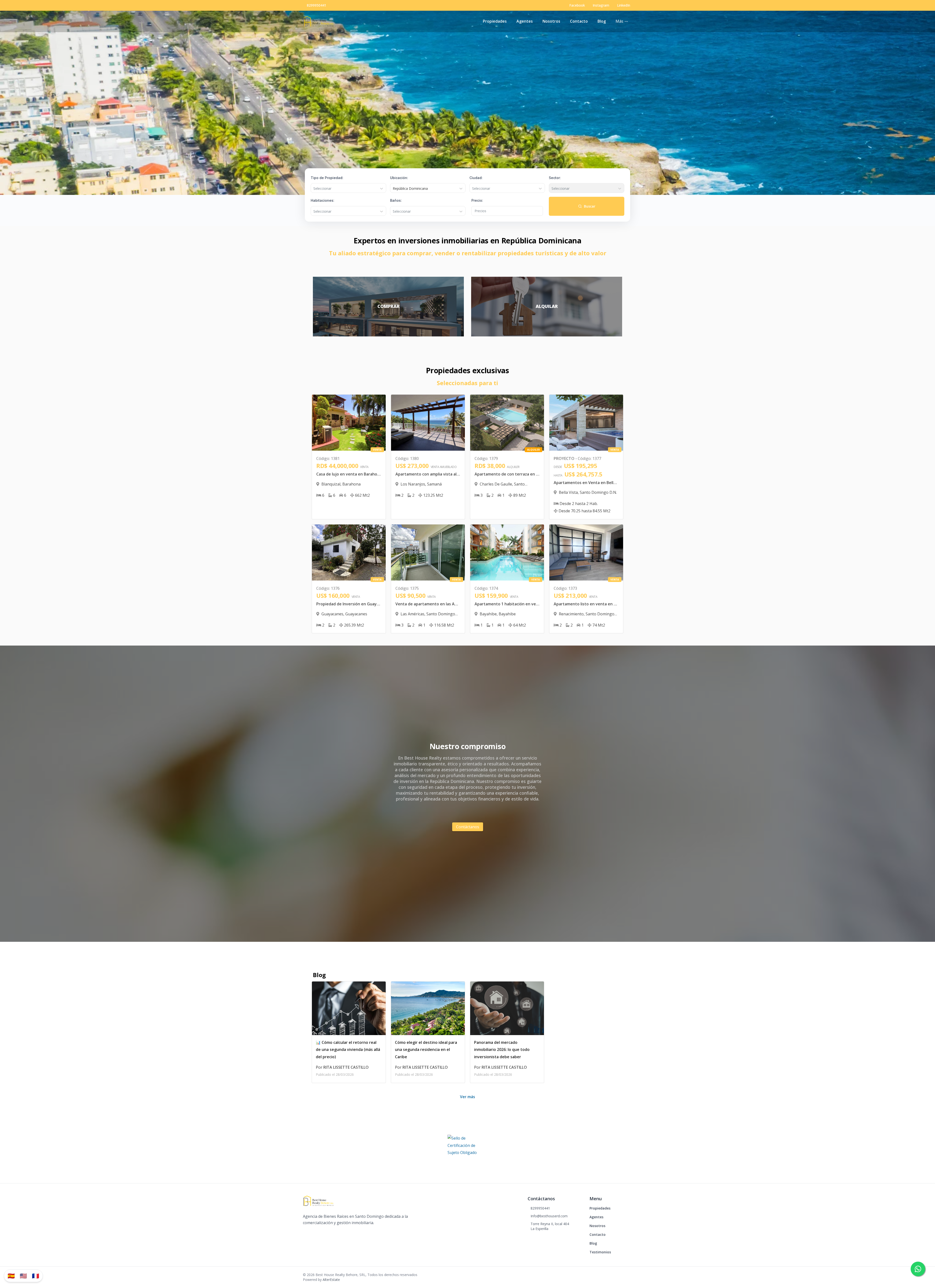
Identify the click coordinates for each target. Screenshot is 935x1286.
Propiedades (495, 21)
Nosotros (551, 21)
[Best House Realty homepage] (318, 21)
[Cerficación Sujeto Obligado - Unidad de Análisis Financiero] (467, 1146)
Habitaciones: (322, 200)
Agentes (524, 21)
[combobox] (313, 188)
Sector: (555, 177)
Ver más (467, 1096)
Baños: (396, 200)
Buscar (589, 206)
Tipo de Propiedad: (327, 177)
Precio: (477, 200)
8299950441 (316, 5)
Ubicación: (399, 177)
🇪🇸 (11, 1276)
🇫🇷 (35, 1276)
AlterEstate (331, 1279)
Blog (602, 21)
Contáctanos (467, 826)
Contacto (579, 21)
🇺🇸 (23, 1276)
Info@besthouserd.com (549, 1216)
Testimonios (600, 1252)
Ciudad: (476, 177)
